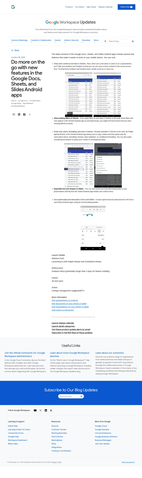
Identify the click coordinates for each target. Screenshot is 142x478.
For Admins (79, 7)
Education (86, 41)
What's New (13, 444)
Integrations (56, 447)
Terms (59, 462)
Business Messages (103, 440)
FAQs (53, 444)
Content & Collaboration (41, 41)
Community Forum (16, 433)
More (96, 41)
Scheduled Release (18, 106)
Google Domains (102, 429)
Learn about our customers (110, 353)
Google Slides (16, 103)
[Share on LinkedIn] (19, 114)
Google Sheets (35, 101)
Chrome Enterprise (103, 433)
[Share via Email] (13, 114)
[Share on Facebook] (24, 114)
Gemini (58, 41)
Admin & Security (71, 41)
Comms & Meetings (19, 41)
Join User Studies (102, 444)
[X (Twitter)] (40, 410)
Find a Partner (57, 437)
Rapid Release (28, 103)
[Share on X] (29, 114)
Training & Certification (61, 451)
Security (54, 426)
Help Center (91, 7)
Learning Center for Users (19, 429)
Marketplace (56, 440)
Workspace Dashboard (17, 440)
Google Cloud (101, 426)
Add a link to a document (63, 310)
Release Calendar (105, 7)
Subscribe (126, 7)
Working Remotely (59, 433)
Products (69, 7)
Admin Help (13, 426)
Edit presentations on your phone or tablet (70, 307)
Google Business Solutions (106, 437)
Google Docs (23, 101)
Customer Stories (58, 429)
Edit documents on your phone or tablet (69, 304)
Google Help (13, 437)
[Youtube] (35, 410)
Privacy (54, 462)
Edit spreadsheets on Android (65, 300)
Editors (14, 101)
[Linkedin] (45, 410)
